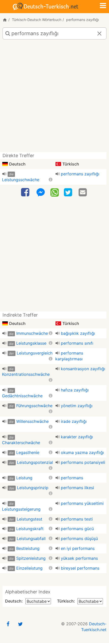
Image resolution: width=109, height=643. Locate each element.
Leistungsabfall (31, 538)
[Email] (83, 192)
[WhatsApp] (54, 192)
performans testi (77, 519)
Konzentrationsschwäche (26, 374)
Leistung (24, 477)
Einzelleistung (29, 568)
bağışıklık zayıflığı (78, 333)
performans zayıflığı (80, 173)
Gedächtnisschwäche (22, 395)
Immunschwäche (32, 333)
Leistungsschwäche (20, 179)
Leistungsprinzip (32, 487)
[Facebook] (26, 192)
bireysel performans (80, 568)
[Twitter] (69, 192)
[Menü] (103, 6)
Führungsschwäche (34, 405)
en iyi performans (78, 548)
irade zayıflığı (74, 421)
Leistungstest (29, 519)
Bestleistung (28, 548)
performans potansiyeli (83, 462)
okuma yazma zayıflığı (82, 452)
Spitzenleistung (31, 558)
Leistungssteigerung (21, 509)
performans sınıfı (77, 343)
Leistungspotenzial (35, 462)
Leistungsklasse (31, 343)
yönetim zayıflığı (77, 405)
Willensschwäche (32, 421)
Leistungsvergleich (34, 353)
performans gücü (77, 528)
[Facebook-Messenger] (40, 192)
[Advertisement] (54, 97)
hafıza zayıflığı (75, 389)
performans (72, 477)
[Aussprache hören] (4, 174)
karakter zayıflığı (77, 436)
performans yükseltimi (82, 503)
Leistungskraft (30, 528)
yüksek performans (79, 558)
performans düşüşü (79, 538)
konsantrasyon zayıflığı (83, 368)
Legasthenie (27, 452)
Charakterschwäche (21, 442)
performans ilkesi (77, 487)
